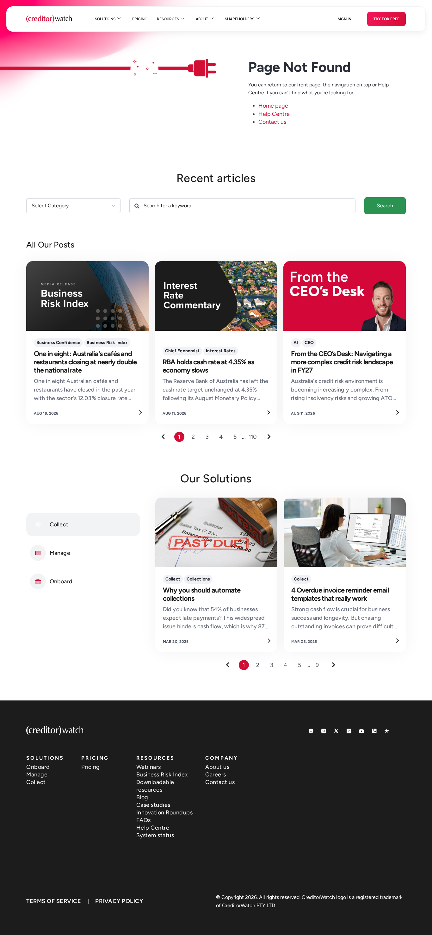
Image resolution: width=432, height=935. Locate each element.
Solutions (105, 19)
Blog (142, 797)
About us (217, 766)
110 (253, 436)
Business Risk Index (162, 774)
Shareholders (239, 19)
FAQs (143, 820)
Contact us (272, 121)
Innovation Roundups (164, 812)
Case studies (153, 804)
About (202, 19)
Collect (36, 782)
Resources (168, 19)
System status (155, 835)
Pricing (139, 19)
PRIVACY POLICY (119, 901)
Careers (215, 774)
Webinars (148, 766)
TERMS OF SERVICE (53, 901)
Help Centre (274, 113)
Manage (36, 774)
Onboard (38, 766)
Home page (273, 105)
